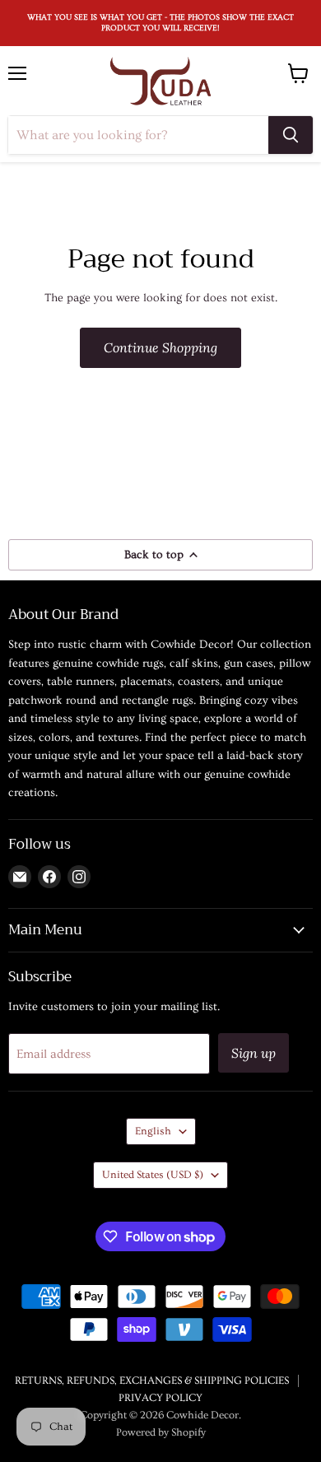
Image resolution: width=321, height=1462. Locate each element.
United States (152, 1174)
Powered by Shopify (161, 1432)
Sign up (253, 1053)
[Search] (290, 135)
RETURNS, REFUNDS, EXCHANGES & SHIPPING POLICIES (152, 1380)
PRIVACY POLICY (160, 1398)
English (153, 1131)
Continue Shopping (160, 347)
